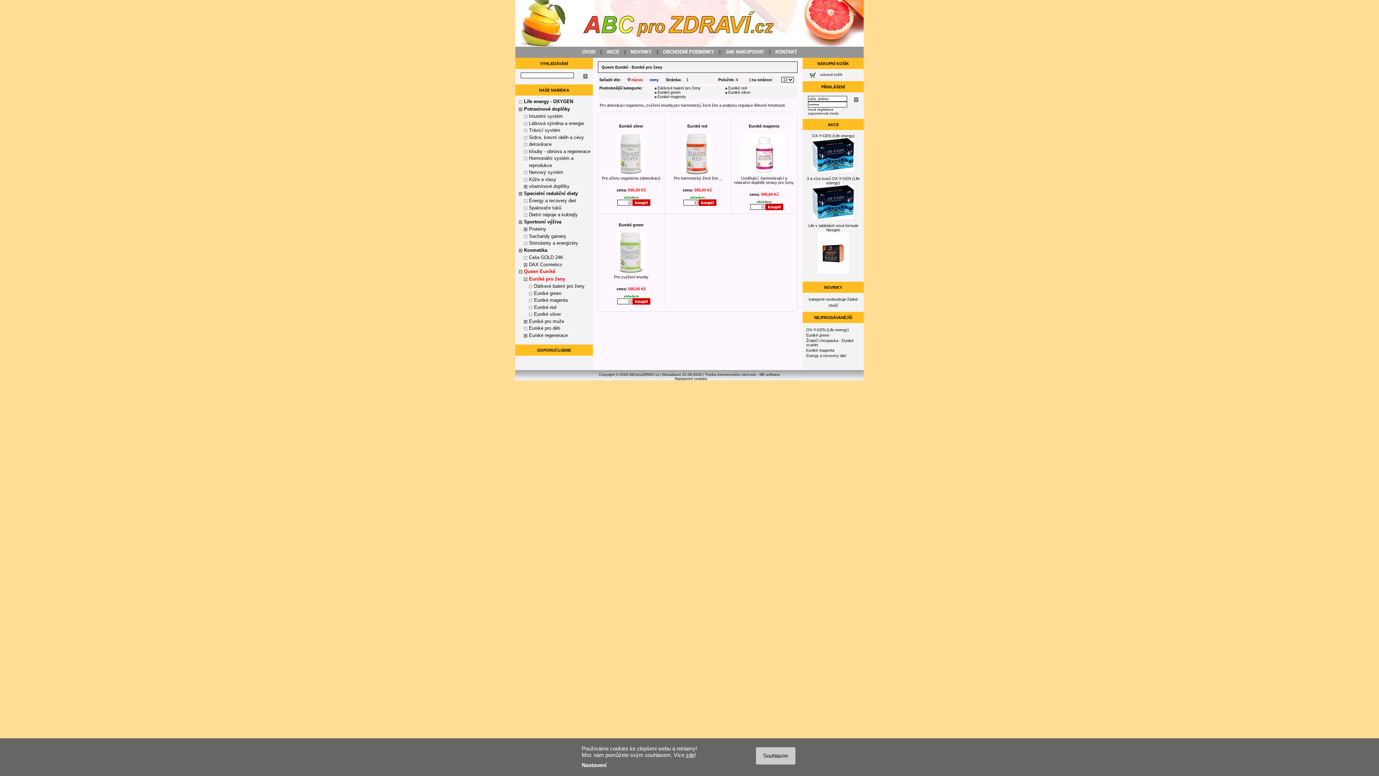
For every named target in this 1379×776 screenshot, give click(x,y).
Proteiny (537, 229)
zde (690, 755)
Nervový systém (546, 172)
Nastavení (594, 765)
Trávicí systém (544, 130)
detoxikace (540, 144)
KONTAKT (786, 52)
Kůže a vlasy (542, 179)
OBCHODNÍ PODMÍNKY (688, 52)
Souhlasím (775, 756)
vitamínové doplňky (549, 186)
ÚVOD (588, 52)
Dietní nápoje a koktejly (553, 214)
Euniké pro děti (544, 328)
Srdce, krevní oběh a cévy (556, 137)
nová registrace (821, 109)
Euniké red (545, 307)
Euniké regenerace (548, 335)
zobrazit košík (831, 75)
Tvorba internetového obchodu (730, 375)
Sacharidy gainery (547, 236)
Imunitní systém (546, 116)
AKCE (613, 52)
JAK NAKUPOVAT (744, 52)
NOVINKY (641, 52)
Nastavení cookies (691, 379)
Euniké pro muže (546, 321)
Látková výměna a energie (556, 123)
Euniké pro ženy (547, 279)
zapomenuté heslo (823, 113)
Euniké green (547, 293)
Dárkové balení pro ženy (559, 286)
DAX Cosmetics (545, 264)
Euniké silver (547, 314)
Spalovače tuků (545, 208)
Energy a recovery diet (552, 200)
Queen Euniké (615, 67)
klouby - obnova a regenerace (559, 151)
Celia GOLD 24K (546, 257)
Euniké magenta (551, 300)
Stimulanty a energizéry (553, 243)
